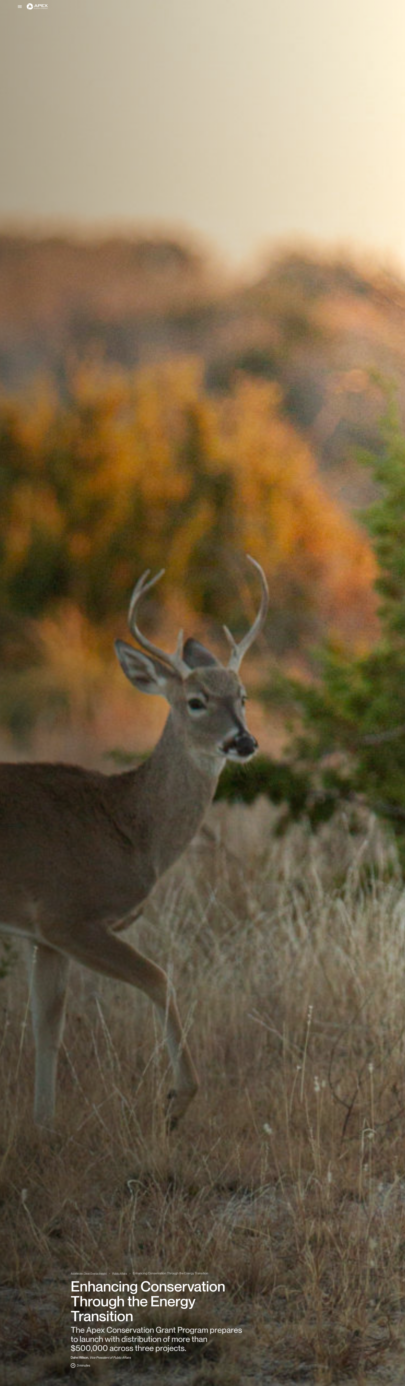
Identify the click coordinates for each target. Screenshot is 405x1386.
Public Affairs (119, 1273)
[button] (210, 6)
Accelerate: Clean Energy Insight (89, 1273)
